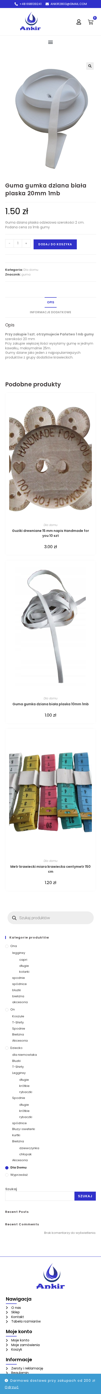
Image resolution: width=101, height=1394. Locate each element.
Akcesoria (20, 1040)
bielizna (18, 996)
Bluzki (16, 1061)
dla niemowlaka (24, 1054)
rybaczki (25, 1092)
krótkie (24, 1086)
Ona (13, 946)
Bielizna (18, 1034)
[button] (50, 42)
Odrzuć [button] (12, 1387)
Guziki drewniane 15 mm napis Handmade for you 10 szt (50, 533)
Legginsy (19, 1073)
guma (26, 274)
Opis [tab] (50, 302)
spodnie (18, 978)
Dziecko (16, 1048)
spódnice (19, 984)
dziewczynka (29, 1148)
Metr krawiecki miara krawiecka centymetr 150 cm (50, 869)
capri (23, 959)
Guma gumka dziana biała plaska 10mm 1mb (50, 704)
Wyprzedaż (19, 1175)
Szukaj (11, 1189)
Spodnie (18, 1028)
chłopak (25, 1154)
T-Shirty (18, 1022)
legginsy (18, 953)
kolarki (24, 971)
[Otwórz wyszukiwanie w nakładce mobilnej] (50, 918)
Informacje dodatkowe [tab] (50, 312)
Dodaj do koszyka (55, 244)
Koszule (18, 1016)
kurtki (16, 1135)
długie (24, 966)
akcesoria (20, 1002)
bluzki (16, 990)
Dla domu (30, 269)
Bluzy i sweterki (23, 1129)
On (12, 1009)
